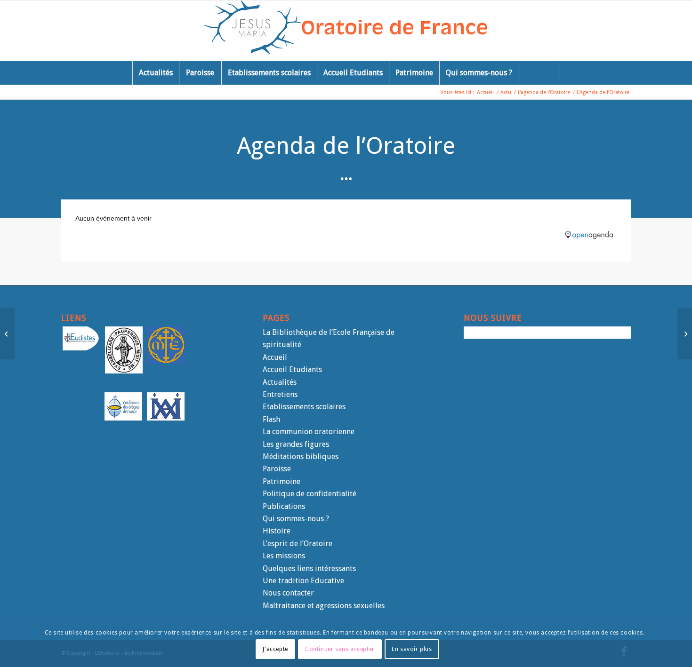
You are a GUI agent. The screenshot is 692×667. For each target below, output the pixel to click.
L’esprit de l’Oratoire (297, 543)
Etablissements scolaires (304, 406)
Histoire (276, 530)
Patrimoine (281, 481)
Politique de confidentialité (309, 493)
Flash (271, 419)
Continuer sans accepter (340, 648)
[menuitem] (155, 73)
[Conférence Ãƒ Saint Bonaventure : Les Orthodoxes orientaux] (684, 333)
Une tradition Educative (303, 580)
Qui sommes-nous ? (296, 518)
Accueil (275, 357)
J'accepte (275, 648)
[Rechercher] (539, 73)
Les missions (284, 555)
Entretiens (280, 394)
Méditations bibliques (300, 456)
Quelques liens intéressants (309, 568)
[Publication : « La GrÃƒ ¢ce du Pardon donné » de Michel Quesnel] (7, 333)
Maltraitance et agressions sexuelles (324, 605)
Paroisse (277, 468)
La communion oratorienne (308, 431)
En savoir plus (412, 648)
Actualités (280, 382)
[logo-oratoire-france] (346, 30)
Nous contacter (288, 592)
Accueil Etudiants (292, 369)
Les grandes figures (296, 444)
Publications (284, 506)
